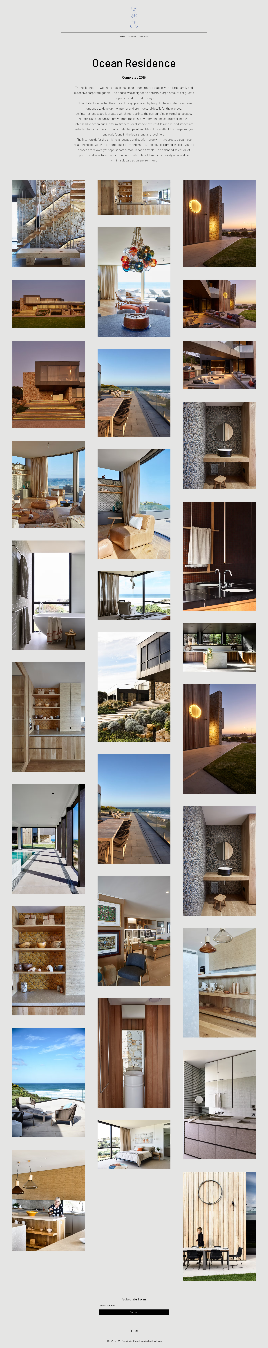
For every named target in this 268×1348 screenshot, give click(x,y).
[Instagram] (136, 1330)
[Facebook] (131, 1330)
